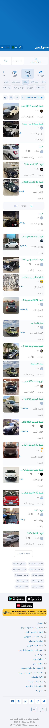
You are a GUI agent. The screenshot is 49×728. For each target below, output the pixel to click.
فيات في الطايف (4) (22, 587)
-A (34, 709)
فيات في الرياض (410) (36, 564)
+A (43, 709)
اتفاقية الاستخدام (36, 641)
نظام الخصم (38, 664)
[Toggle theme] (20, 47)
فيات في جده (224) (19, 564)
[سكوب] (11, 97)
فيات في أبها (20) (37, 575)
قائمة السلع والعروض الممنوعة (31, 673)
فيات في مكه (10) (37, 581)
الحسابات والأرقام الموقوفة (32, 668)
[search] (5, 61)
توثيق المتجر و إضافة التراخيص (31, 650)
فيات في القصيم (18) (21, 575)
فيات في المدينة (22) (19, 569)
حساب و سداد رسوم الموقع (32, 628)
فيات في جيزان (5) (37, 587)
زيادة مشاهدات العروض (33, 637)
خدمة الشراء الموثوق (35, 646)
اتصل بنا (39, 691)
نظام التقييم (38, 659)
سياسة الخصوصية (36, 682)
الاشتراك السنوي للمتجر (34, 632)
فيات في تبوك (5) (22, 581)
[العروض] (5, 97)
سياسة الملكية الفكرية (34, 686)
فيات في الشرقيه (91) (36, 569)
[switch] (16, 206)
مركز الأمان (39, 655)
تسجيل (40, 623)
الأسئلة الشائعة (37, 677)
